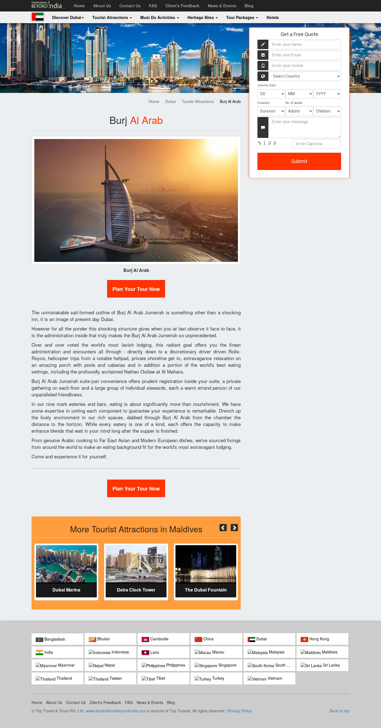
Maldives (329, 652)
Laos (154, 652)
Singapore (227, 665)
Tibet (160, 678)
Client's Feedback (182, 5)
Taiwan (115, 678)
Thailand (64, 678)
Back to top (339, 710)
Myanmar (66, 665)
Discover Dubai (66, 17)
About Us (102, 5)
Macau (217, 652)
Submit (299, 161)
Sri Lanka (331, 665)
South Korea (284, 665)
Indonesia (119, 652)
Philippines (175, 665)
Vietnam (274, 678)
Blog (249, 5)
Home (79, 5)
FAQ (153, 5)
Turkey (217, 678)
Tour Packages (240, 17)
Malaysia (276, 652)
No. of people (293, 103)
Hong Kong (318, 638)
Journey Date (266, 85)
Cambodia (158, 638)
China (208, 638)
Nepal (109, 665)
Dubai (170, 101)
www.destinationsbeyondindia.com (116, 710)
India (48, 652)
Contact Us (130, 5)
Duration (263, 103)
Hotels (273, 17)
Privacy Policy (240, 710)
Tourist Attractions (110, 17)
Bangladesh (54, 639)
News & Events (222, 5)
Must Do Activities (158, 17)
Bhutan (103, 638)
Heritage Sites (201, 17)
